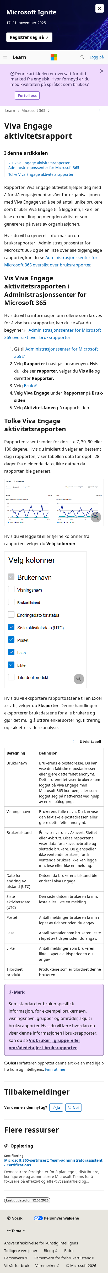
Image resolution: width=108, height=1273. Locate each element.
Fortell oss (27, 95)
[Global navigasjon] (5, 57)
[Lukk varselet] (99, 8)
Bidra (69, 1250)
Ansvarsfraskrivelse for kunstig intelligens (41, 1243)
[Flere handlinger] (99, 111)
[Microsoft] (54, 57)
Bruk (28, 386)
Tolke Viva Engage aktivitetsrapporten (41, 174)
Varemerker (45, 1265)
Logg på (97, 56)
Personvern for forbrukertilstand (62, 1257)
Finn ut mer (55, 1069)
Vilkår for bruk (16, 1265)
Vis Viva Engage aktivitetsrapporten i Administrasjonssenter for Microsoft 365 (43, 165)
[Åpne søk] (82, 57)
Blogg (49, 1250)
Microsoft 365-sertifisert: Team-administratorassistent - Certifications (53, 1162)
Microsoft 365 (33, 110)
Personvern (14, 1257)
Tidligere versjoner (20, 1250)
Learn (10, 110)
